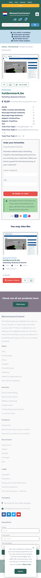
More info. (26, 564)
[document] (20, 289)
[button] (33, 548)
